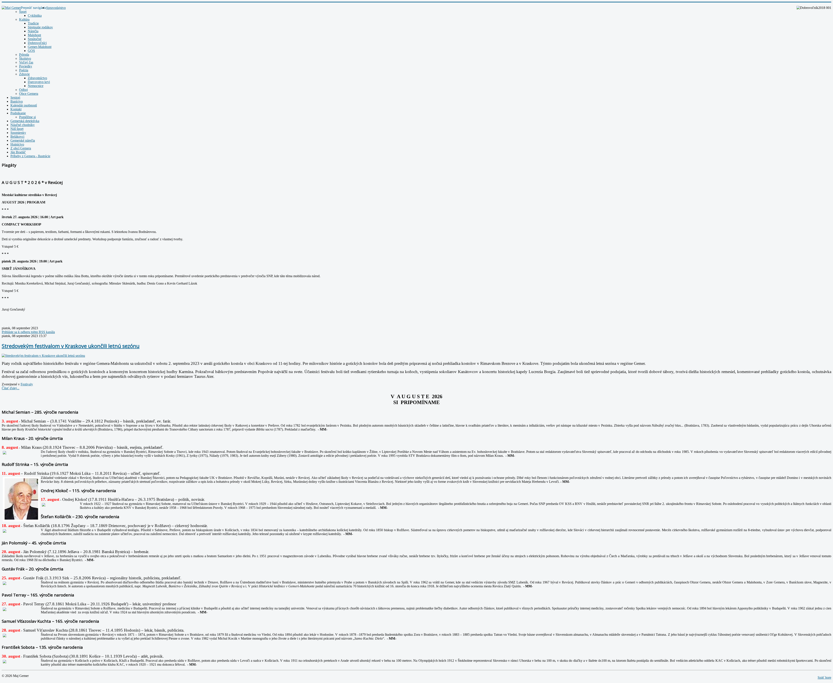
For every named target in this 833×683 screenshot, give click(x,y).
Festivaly (27, 384)
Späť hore (824, 677)
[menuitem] (56, 8)
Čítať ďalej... (10, 388)
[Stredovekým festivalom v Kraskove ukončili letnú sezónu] (43, 355)
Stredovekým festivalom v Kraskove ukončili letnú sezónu (70, 345)
